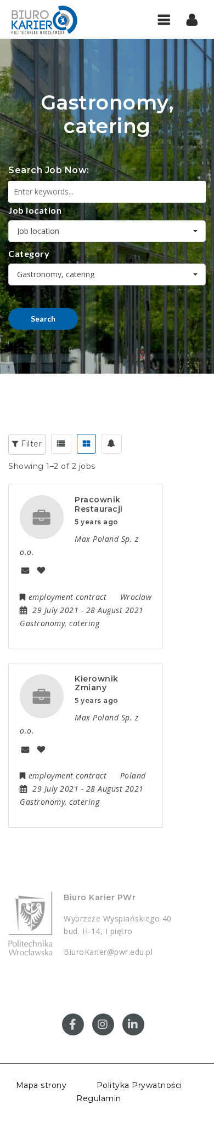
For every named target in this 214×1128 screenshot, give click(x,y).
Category (28, 253)
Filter (30, 444)
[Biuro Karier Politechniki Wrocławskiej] (55, 19)
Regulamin (98, 1098)
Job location (34, 210)
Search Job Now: (48, 170)
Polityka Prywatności (139, 1085)
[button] (192, 19)
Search (43, 318)
